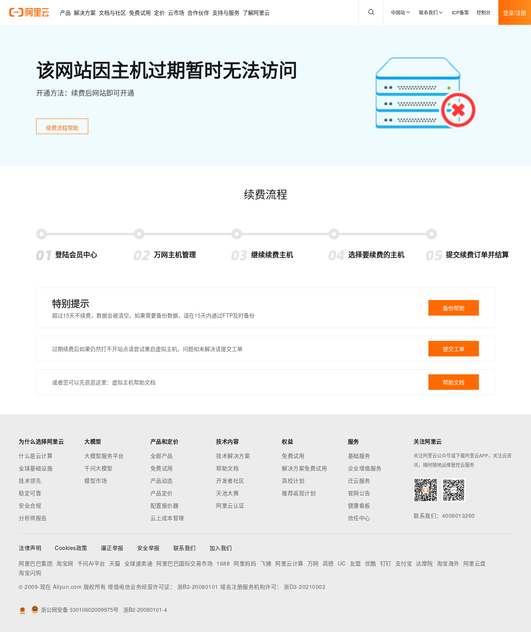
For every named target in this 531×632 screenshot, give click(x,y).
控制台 (484, 12)
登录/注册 (514, 12)
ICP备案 (460, 12)
